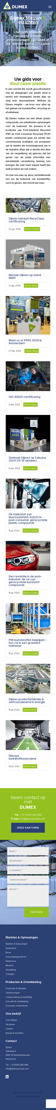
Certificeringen (13, 993)
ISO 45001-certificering (24, 397)
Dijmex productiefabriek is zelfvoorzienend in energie (27, 700)
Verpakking (11, 970)
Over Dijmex (11, 1020)
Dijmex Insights (32, 229)
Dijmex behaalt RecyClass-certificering (27, 220)
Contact (9, 1029)
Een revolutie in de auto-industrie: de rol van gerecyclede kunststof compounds (25, 581)
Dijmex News (31, 285)
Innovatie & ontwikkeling (17, 1001)
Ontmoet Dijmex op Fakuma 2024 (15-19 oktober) (27, 459)
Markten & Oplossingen (17, 944)
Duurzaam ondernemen (17, 1006)
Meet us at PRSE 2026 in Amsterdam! (25, 342)
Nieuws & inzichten (14, 1033)
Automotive (11, 948)
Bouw (8, 952)
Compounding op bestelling (19, 997)
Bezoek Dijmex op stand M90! (25, 276)
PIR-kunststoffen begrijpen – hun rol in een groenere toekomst (28, 642)
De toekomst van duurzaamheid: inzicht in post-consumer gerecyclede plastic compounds (28, 518)
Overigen (10, 974)
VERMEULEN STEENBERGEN (28, 1096)
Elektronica (11, 961)
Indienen (36, 912)
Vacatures (10, 1024)
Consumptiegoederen (16, 957)
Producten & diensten (16, 988)
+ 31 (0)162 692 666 (30, 814)
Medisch (10, 965)
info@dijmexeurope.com (32, 818)
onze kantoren (28, 827)
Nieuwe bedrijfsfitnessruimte (22, 757)
